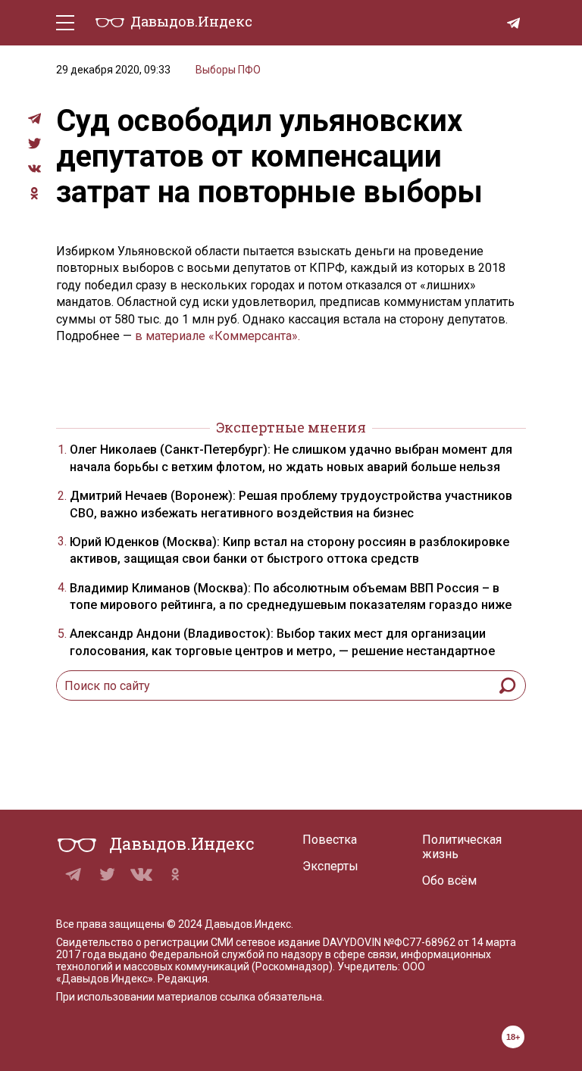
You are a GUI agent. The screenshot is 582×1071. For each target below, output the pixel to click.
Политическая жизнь (462, 846)
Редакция (183, 979)
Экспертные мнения (291, 427)
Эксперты (330, 866)
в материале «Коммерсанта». (216, 336)
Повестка (329, 839)
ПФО (249, 70)
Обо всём (449, 880)
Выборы (216, 70)
